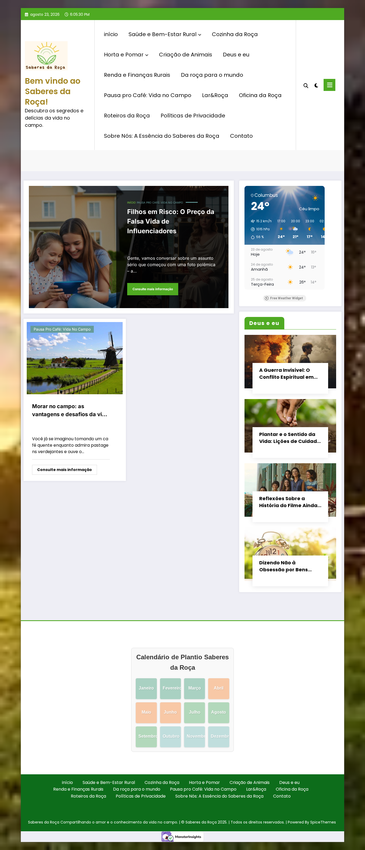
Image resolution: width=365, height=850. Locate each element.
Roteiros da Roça (127, 115)
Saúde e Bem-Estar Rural (162, 34)
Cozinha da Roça (235, 34)
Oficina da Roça (260, 95)
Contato (241, 136)
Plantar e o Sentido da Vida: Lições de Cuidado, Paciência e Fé (290, 438)
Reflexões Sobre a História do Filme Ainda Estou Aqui (288, 502)
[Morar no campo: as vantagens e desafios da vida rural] (75, 358)
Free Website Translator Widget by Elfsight (301, 46)
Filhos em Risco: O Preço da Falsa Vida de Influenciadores (170, 221)
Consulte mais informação (153, 289)
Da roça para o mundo (212, 75)
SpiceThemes (323, 822)
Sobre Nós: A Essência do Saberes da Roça (161, 136)
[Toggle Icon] (329, 85)
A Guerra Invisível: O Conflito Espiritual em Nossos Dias (286, 374)
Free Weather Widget (286, 298)
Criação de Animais (185, 54)
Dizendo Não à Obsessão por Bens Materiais (283, 566)
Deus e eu (236, 54)
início (111, 34)
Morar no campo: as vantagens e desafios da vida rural (70, 410)
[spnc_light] (316, 85)
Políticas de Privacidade (193, 115)
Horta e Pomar (123, 54)
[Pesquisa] (305, 85)
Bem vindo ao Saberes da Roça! (52, 91)
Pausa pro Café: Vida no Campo (147, 95)
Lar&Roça (215, 95)
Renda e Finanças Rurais (137, 75)
